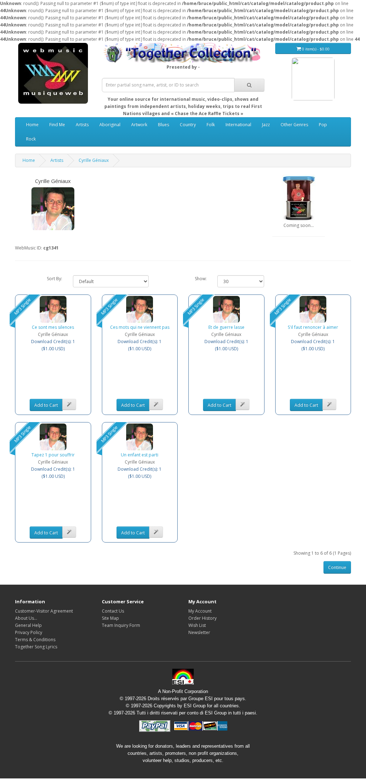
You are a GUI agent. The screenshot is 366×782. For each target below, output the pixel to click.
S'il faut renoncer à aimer (313, 327)
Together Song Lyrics (36, 647)
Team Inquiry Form (121, 625)
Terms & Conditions (35, 640)
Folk (211, 125)
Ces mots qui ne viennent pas (139, 327)
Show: (201, 279)
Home (32, 125)
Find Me (57, 125)
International (238, 125)
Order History (202, 618)
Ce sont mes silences (53, 327)
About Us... (26, 618)
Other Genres (294, 125)
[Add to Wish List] (69, 404)
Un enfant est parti (139, 455)
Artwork (139, 125)
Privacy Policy (28, 632)
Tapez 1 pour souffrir (53, 455)
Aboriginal (109, 125)
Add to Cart (46, 405)
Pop (323, 125)
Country (188, 125)
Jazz (266, 125)
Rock (31, 139)
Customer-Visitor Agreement (44, 611)
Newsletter (199, 632)
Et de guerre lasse (226, 327)
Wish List (197, 625)
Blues (163, 125)
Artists (82, 125)
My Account (200, 611)
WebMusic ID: (28, 248)
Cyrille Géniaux (94, 160)
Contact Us (113, 611)
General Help (28, 625)
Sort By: (54, 279)
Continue (337, 567)
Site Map (110, 618)
